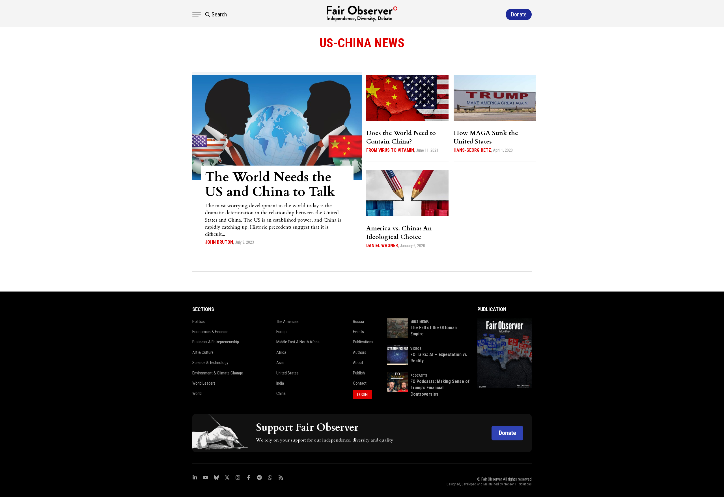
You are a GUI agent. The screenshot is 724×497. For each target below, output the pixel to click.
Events (358, 331)
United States (287, 373)
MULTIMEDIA (419, 322)
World (197, 393)
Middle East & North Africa (298, 341)
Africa (281, 352)
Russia (358, 321)
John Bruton (219, 242)
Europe (282, 331)
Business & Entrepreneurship (215, 341)
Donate (507, 432)
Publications (363, 341)
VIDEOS (415, 349)
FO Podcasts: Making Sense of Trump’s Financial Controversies (439, 388)
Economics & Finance (210, 331)
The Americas (287, 321)
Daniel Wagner (382, 245)
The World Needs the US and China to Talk (270, 184)
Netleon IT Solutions (518, 484)
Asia (280, 362)
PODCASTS (418, 376)
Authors (359, 352)
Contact (360, 383)
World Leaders (204, 383)
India (280, 383)
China (281, 393)
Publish (359, 373)
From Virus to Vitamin (390, 150)
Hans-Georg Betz (472, 150)
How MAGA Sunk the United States (486, 137)
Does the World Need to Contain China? (401, 137)
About (358, 362)
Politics (198, 321)
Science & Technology (210, 362)
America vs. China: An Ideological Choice (399, 232)
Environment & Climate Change (217, 373)
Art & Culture (203, 352)
